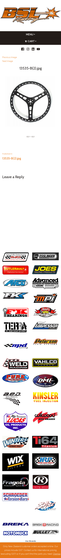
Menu (38, 34)
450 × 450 (30, 136)
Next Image (7, 61)
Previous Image (9, 57)
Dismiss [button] (56, 554)
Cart (39, 41)
